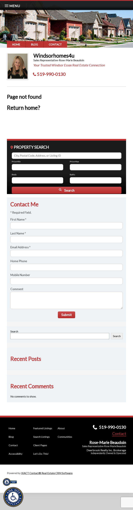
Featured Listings (42, 428)
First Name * (18, 219)
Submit (66, 315)
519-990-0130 (51, 74)
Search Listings (41, 436)
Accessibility (15, 453)
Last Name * (18, 233)
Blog (34, 44)
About (61, 428)
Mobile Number (20, 275)
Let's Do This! (41, 453)
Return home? (23, 107)
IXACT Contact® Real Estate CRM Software (47, 473)
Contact (55, 44)
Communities (65, 436)
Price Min (16, 161)
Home (16, 44)
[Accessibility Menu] (13, 497)
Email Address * (20, 247)
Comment (16, 289)
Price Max (74, 161)
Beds (14, 174)
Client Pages (40, 445)
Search (14, 331)
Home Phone (18, 261)
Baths (72, 174)
